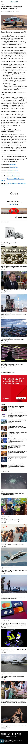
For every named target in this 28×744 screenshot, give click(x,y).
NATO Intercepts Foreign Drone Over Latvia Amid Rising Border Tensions (12, 677)
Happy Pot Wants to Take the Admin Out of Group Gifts (12, 544)
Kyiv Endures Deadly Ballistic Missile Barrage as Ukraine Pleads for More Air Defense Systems (17, 452)
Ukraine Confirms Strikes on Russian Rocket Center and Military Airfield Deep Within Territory (13, 597)
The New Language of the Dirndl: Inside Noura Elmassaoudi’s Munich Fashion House (14, 726)
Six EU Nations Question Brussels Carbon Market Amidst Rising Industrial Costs (13, 315)
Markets (2, 4)
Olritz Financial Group (8, 11)
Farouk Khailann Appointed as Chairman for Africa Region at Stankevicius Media (17, 458)
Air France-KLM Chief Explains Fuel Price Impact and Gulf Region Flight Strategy (13, 290)
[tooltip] (16, 217)
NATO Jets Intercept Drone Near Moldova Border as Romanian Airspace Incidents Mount (14, 571)
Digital (2, 518)
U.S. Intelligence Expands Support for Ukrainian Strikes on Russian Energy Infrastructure (16, 408)
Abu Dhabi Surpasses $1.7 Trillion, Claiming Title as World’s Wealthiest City (17, 420)
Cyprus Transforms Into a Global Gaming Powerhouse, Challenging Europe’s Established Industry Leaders (16, 446)
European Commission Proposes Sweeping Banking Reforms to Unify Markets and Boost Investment (14, 267)
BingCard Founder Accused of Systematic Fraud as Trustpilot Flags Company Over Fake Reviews (14, 650)
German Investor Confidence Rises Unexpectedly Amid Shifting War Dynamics (12, 340)
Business (2, 543)
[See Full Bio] (17, 204)
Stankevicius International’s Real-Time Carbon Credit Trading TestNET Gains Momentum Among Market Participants (16, 465)
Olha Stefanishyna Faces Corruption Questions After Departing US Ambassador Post (17, 427)
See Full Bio (13, 204)
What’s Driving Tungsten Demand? (8, 243)
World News (3, 622)
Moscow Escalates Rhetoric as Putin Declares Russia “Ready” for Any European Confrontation (17, 434)
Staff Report (4, 495)
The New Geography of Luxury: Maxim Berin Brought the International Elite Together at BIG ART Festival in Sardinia (13, 702)
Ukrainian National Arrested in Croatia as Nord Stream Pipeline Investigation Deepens (12, 494)
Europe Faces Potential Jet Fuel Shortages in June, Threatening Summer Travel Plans (12, 365)
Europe (2, 491)
